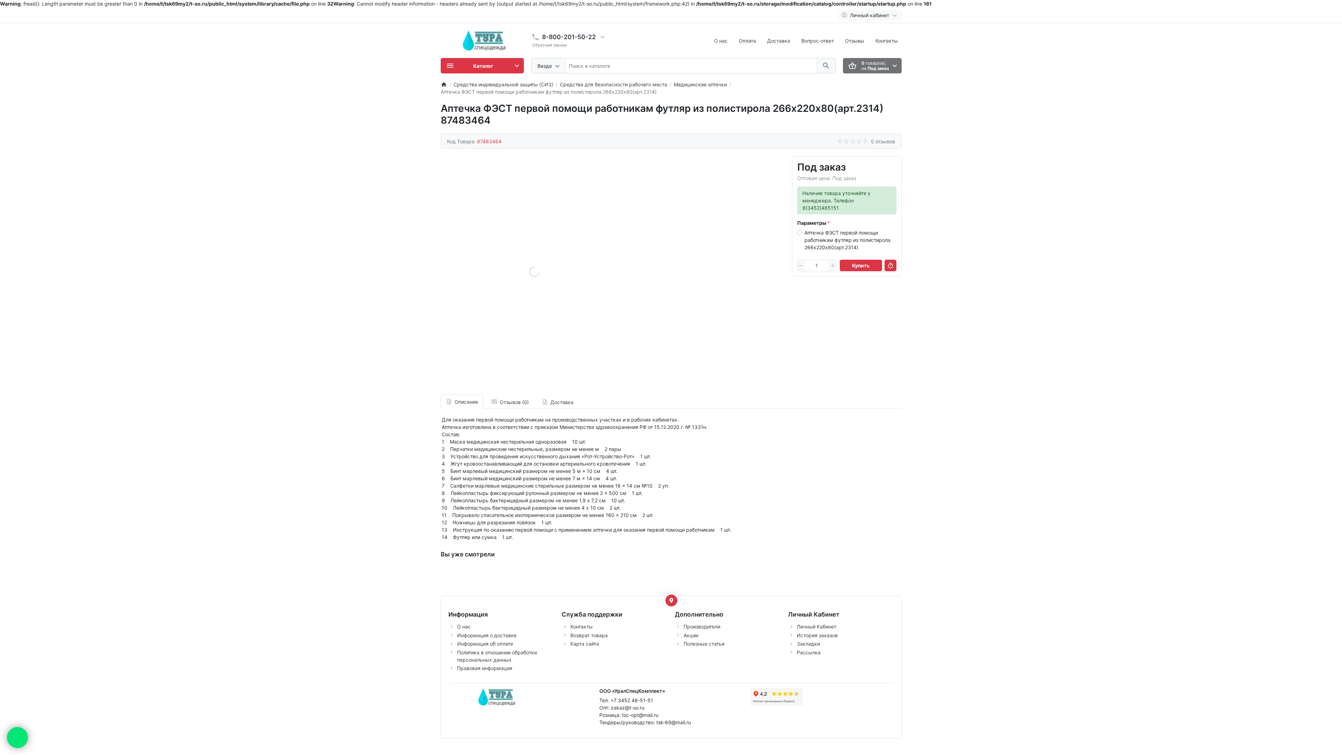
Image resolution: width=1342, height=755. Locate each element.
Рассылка (809, 652)
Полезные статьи (704, 644)
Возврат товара (589, 635)
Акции (691, 635)
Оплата (747, 41)
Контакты (886, 41)
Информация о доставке (487, 635)
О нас (721, 41)
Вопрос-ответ (817, 41)
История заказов (817, 635)
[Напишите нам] (17, 737)
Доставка (778, 41)
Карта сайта (584, 644)
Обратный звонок (549, 45)
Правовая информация (484, 668)
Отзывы (854, 41)
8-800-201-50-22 (569, 37)
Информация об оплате (485, 644)
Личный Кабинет (816, 627)
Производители (702, 627)
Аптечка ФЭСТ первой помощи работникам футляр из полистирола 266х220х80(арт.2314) (847, 240)
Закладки (808, 644)
